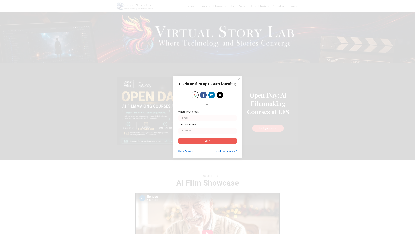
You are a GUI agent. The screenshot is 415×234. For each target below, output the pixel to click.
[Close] (238, 79)
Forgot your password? (226, 151)
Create (185, 151)
